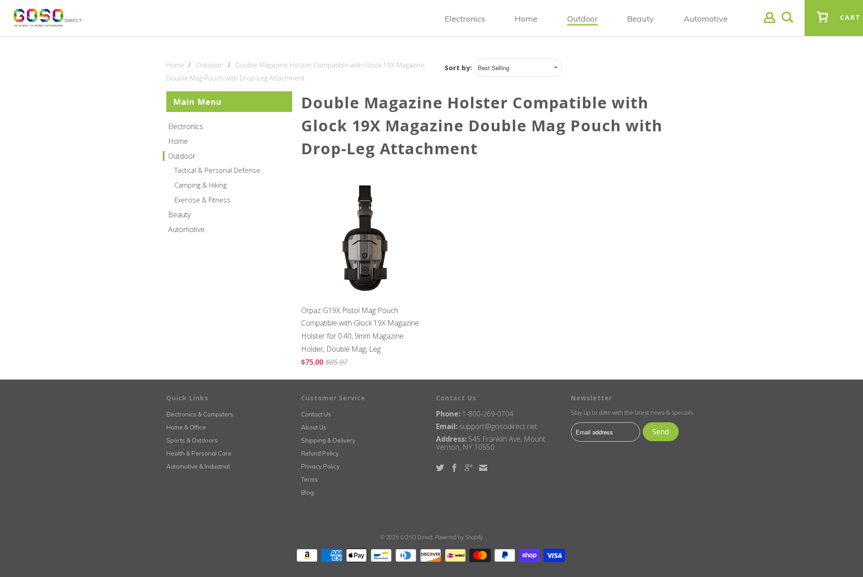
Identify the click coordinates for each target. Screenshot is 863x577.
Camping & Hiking (200, 184)
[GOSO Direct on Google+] (469, 468)
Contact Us (316, 414)
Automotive (186, 229)
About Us (313, 427)
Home (178, 141)
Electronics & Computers (199, 414)
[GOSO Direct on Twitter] (440, 468)
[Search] (787, 24)
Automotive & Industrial (198, 466)
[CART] (822, 23)
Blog (307, 492)
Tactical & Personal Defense (217, 169)
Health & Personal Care (198, 453)
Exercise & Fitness (202, 199)
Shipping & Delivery (328, 440)
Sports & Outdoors (192, 440)
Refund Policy (320, 453)
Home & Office (186, 427)
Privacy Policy (320, 466)
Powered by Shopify (459, 537)
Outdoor (182, 156)
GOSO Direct (416, 537)
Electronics (185, 126)
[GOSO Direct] (47, 17)
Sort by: (459, 67)
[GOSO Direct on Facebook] (454, 468)
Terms (309, 479)
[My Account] (769, 24)
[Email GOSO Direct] (483, 468)
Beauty (179, 214)
